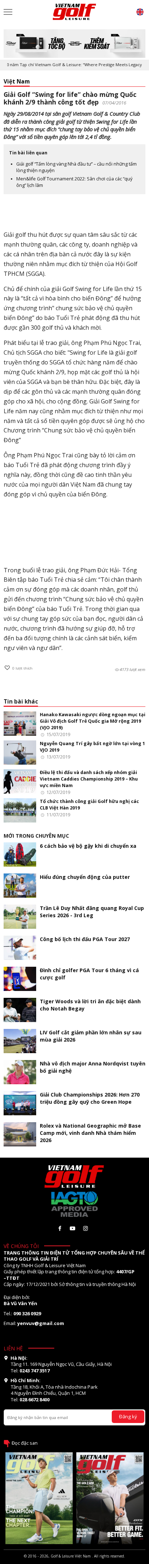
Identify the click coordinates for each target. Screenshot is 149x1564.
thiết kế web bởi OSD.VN (74, 1561)
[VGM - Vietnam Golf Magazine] (74, 12)
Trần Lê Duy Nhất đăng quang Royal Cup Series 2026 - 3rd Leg (92, 912)
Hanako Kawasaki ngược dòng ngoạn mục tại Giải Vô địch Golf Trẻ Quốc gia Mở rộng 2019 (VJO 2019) (92, 721)
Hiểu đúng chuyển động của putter (85, 876)
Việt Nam (17, 81)
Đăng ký (128, 1416)
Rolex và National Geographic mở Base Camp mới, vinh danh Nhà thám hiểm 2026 (90, 1133)
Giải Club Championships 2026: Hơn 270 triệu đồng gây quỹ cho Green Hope (90, 1098)
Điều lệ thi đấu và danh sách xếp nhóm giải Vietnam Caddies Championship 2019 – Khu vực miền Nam (89, 779)
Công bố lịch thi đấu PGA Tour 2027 (85, 939)
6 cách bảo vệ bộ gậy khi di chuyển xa (88, 845)
